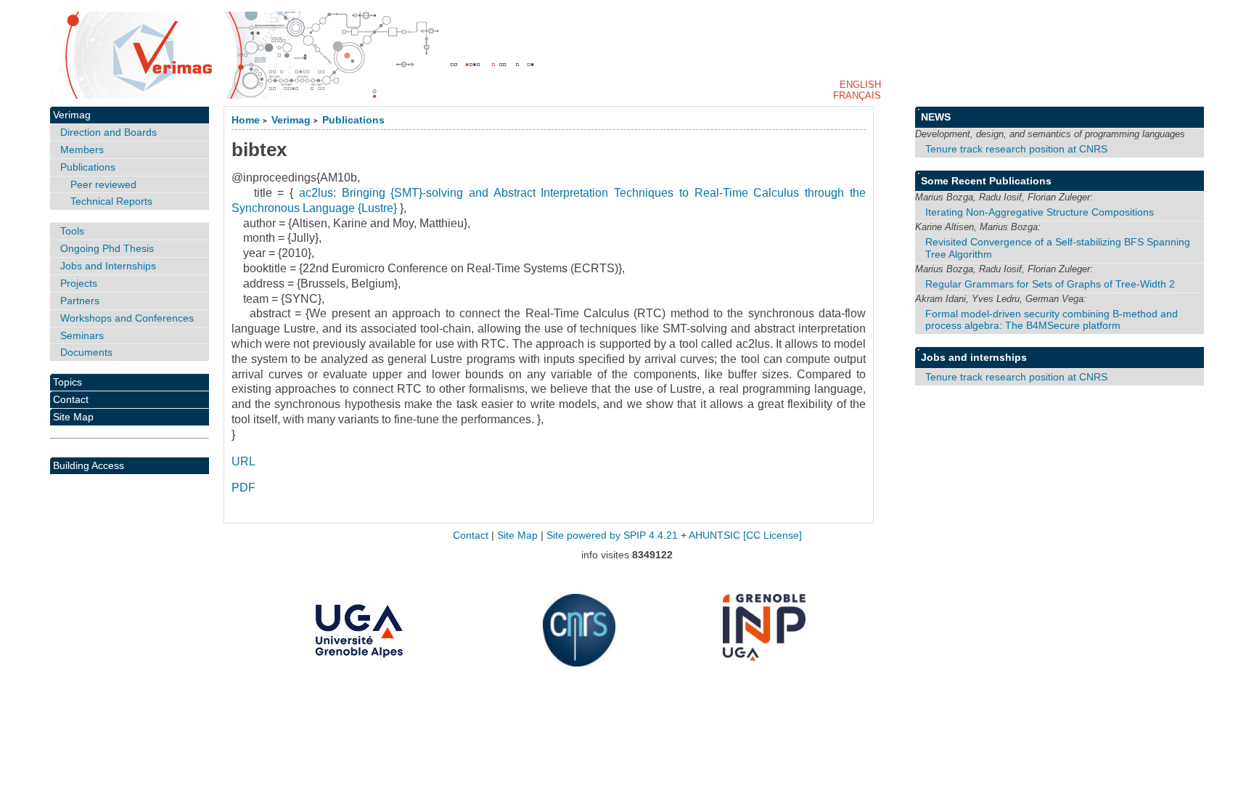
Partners (79, 300)
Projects (78, 283)
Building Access (88, 465)
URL (243, 461)
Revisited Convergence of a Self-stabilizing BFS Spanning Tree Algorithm (1057, 248)
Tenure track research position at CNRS (1016, 149)
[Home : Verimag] (627, 55)
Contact (71, 399)
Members (82, 149)
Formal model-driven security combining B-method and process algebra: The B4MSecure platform (1051, 320)
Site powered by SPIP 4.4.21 (612, 535)
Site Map (73, 417)
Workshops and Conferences (127, 318)
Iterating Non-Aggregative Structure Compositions (1039, 212)
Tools (72, 231)
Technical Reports (111, 201)
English (860, 84)
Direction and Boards (108, 132)
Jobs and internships (974, 357)
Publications (353, 120)
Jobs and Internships (108, 266)
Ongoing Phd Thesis (107, 248)
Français (857, 95)
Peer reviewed (103, 184)
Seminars (82, 335)
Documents (86, 352)
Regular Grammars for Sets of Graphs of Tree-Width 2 (1050, 284)
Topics (67, 382)
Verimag (291, 120)
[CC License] (772, 535)
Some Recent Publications (986, 181)
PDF (243, 487)
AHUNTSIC (714, 535)
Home (245, 120)
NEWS (936, 117)
